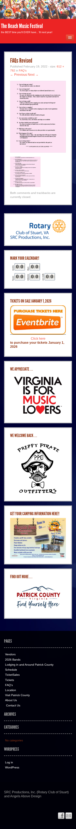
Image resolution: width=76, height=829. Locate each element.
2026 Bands (12, 659)
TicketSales (12, 674)
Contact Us (13, 705)
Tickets (9, 680)
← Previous (18, 74)
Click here (38, 338)
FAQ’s (23, 70)
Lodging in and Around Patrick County (29, 664)
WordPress (12, 767)
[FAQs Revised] (38, 116)
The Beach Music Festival (22, 26)
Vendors (10, 654)
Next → (33, 74)
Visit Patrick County (17, 695)
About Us (11, 700)
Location (10, 690)
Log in (9, 762)
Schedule (11, 669)
